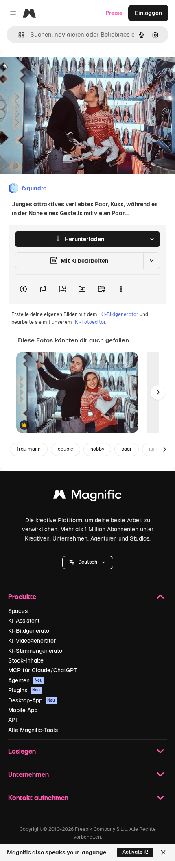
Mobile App (22, 710)
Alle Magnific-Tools (33, 730)
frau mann (29, 449)
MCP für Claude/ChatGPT (42, 670)
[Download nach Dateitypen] (152, 239)
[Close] (163, 852)
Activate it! (135, 852)
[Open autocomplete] (18, 35)
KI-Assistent (23, 620)
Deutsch (87, 562)
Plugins (24, 690)
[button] (87, 562)
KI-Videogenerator (32, 640)
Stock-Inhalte (26, 660)
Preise (113, 13)
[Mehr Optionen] (121, 289)
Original (52, 70)
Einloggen (148, 13)
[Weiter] (158, 392)
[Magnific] (87, 496)
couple (65, 449)
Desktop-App (31, 700)
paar (126, 449)
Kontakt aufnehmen (38, 797)
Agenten (25, 680)
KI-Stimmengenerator (36, 650)
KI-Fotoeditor (90, 322)
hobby (97, 449)
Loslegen (22, 751)
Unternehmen (28, 774)
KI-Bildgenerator (119, 314)
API (12, 720)
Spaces (18, 611)
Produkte (22, 596)
